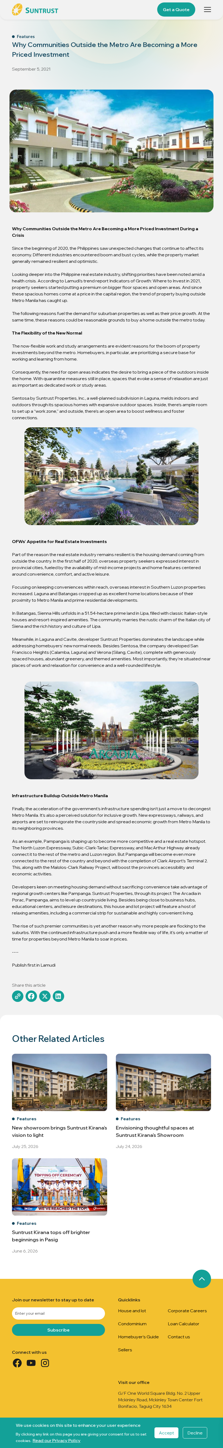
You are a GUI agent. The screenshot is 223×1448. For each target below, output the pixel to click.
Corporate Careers (187, 1310)
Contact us (179, 1336)
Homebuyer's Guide (138, 1336)
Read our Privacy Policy (56, 1440)
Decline (195, 1433)
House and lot (132, 1310)
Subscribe (58, 1330)
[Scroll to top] (202, 1279)
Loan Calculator (183, 1323)
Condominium (132, 1323)
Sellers (125, 1349)
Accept (166, 1433)
